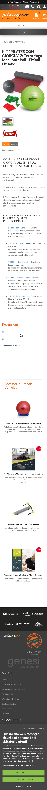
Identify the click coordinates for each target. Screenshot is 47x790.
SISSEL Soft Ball (16, 243)
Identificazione (7, 709)
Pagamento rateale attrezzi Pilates (13, 689)
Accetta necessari (23, 780)
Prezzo (6, 144)
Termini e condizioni (8, 694)
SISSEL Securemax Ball (19, 296)
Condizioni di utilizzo (9, 704)
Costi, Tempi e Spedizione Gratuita (14, 684)
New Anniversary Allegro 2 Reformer (23, 2)
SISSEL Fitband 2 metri (19, 262)
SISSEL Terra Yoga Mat (19, 227)
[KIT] (8, 121)
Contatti (5, 680)
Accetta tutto (23, 773)
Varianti (14, 144)
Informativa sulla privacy (10, 699)
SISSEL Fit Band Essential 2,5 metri (24, 277)
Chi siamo (5, 714)
